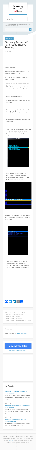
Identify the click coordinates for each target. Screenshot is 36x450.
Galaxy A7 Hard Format (12, 312)
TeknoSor (11, 440)
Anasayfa (5, 436)
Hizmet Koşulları (20, 436)
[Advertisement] (20, 61)
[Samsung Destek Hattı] (18, 12)
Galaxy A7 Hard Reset (23, 312)
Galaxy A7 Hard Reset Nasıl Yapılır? (14, 314)
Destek (18, 24)
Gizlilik (26, 436)
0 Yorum (9, 51)
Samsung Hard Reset (26, 320)
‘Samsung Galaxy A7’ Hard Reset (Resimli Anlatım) (16, 45)
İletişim (31, 436)
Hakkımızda (11, 436)
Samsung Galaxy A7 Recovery (13, 320)
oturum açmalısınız (21, 333)
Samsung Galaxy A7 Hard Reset (14, 318)
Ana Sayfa (13, 24)
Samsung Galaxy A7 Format (13, 316)
